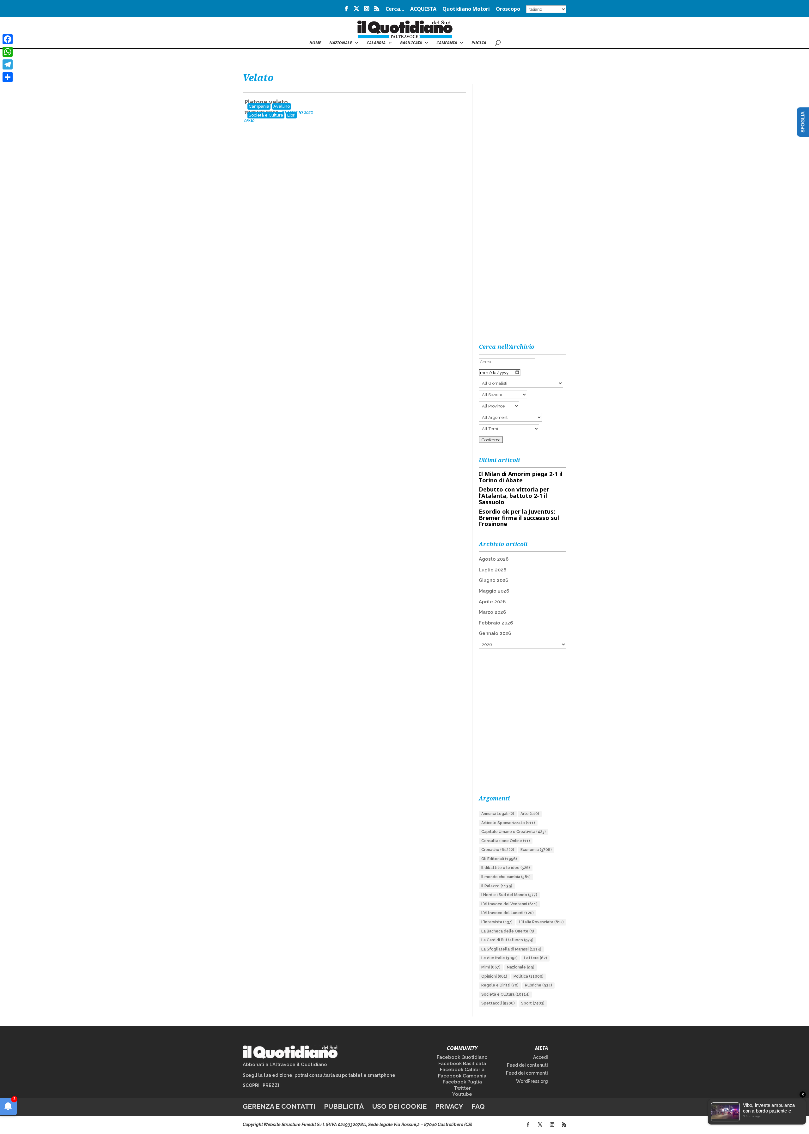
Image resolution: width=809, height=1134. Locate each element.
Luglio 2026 (492, 570)
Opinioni (494, 976)
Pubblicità (344, 1106)
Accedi (540, 1057)
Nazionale (520, 967)
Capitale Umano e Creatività (513, 831)
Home (315, 42)
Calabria (376, 42)
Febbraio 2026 (496, 623)
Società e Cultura (266, 115)
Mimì (491, 967)
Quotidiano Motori (466, 9)
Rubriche (538, 985)
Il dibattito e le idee (505, 868)
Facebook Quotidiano (462, 1057)
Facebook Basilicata (462, 1063)
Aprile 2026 (492, 602)
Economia (536, 849)
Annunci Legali (497, 813)
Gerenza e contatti (279, 1106)
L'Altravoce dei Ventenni (509, 904)
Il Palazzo (496, 886)
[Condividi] (7, 77)
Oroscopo (508, 9)
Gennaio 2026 (495, 633)
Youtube (462, 1094)
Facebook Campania (462, 1076)
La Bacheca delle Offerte (507, 931)
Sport (532, 1003)
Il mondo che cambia (506, 877)
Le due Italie (499, 958)
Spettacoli (498, 1003)
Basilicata (411, 42)
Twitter (462, 1088)
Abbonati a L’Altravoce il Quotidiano (285, 1064)
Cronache (497, 849)
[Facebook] (7, 39)
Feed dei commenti (527, 1073)
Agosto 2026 (493, 559)
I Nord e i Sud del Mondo (509, 895)
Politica (529, 976)
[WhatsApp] (7, 51)
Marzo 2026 (492, 612)
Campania (446, 42)
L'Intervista (497, 922)
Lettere (535, 958)
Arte (529, 813)
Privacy (449, 1106)
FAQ (478, 1106)
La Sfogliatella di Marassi (511, 949)
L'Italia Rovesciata (541, 922)
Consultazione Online (505, 841)
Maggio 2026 (494, 591)
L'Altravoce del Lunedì (507, 913)
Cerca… (395, 9)
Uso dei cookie (399, 1106)
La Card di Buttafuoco (507, 940)
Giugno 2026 (493, 580)
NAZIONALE (340, 42)
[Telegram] (7, 64)
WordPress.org (532, 1081)
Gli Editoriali (499, 859)
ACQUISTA (423, 9)
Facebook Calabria (462, 1069)
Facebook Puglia (462, 1082)
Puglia (478, 42)
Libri (291, 115)
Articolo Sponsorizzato (508, 823)
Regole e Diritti (500, 985)
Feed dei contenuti (527, 1065)
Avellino (281, 106)
